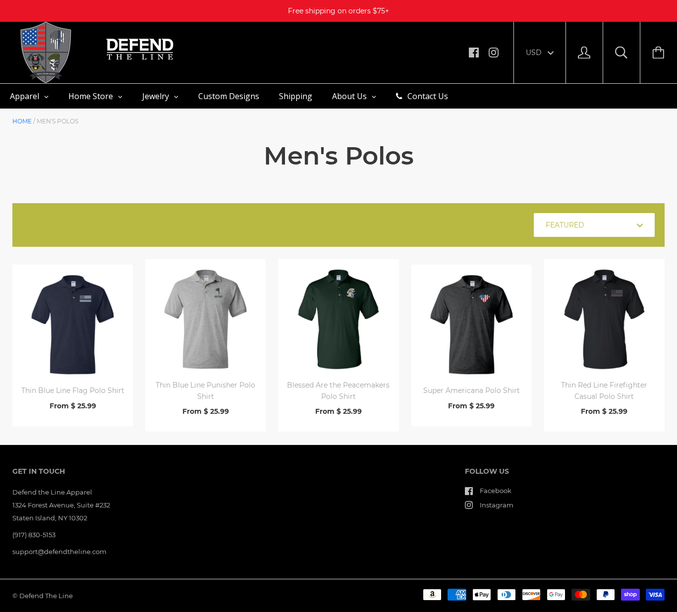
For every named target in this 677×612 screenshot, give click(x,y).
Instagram (496, 505)
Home (22, 121)
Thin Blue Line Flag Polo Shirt (72, 390)
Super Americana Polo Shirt (471, 390)
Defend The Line (46, 596)
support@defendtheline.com (59, 552)
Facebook (495, 491)
